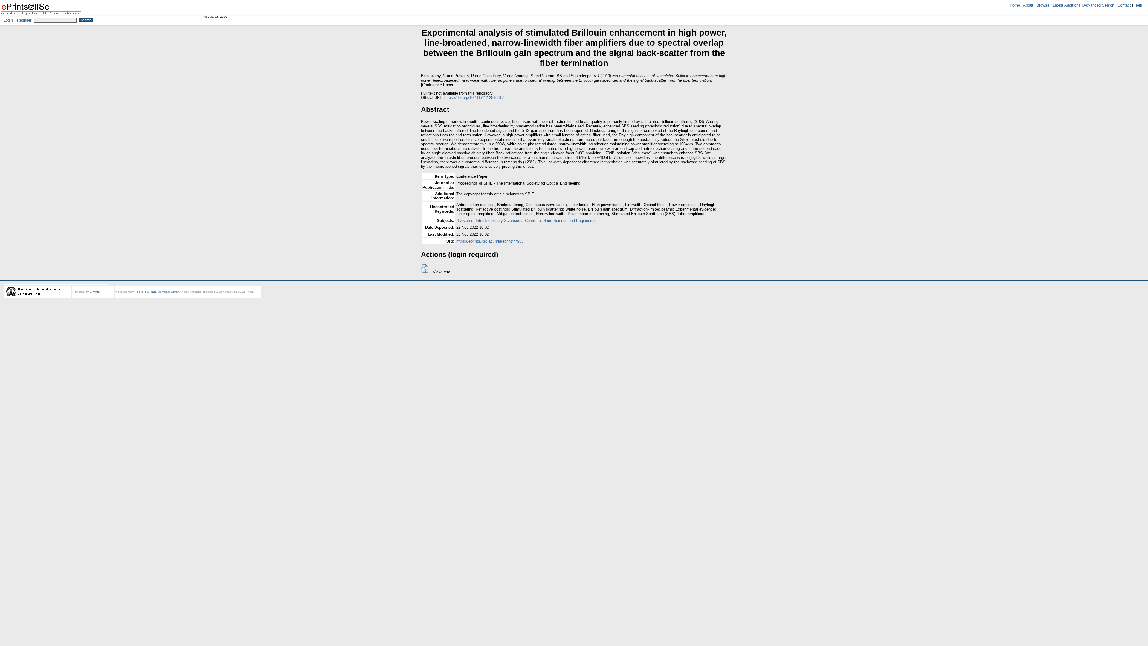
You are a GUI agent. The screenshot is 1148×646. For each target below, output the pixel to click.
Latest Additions (1066, 5)
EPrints (95, 291)
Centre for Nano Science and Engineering (560, 220)
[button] (424, 268)
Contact (1124, 5)
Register (24, 20)
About (1028, 5)
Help (1138, 5)
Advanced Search (1098, 5)
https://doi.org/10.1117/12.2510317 (474, 97)
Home (1015, 5)
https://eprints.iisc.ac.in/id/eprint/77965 (489, 241)
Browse (1042, 5)
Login (8, 20)
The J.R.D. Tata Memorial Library (157, 291)
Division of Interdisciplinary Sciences (488, 220)
